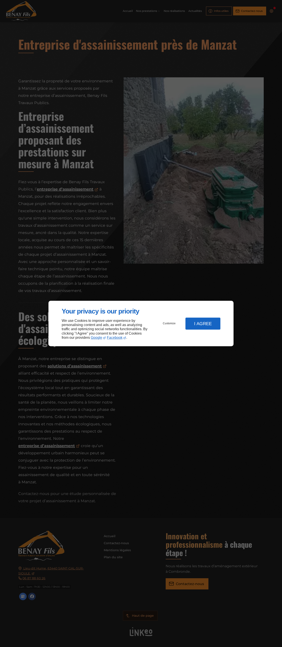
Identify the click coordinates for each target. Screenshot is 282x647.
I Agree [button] (203, 323)
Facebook (114, 337)
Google (96, 337)
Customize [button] (169, 323)
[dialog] (141, 323)
